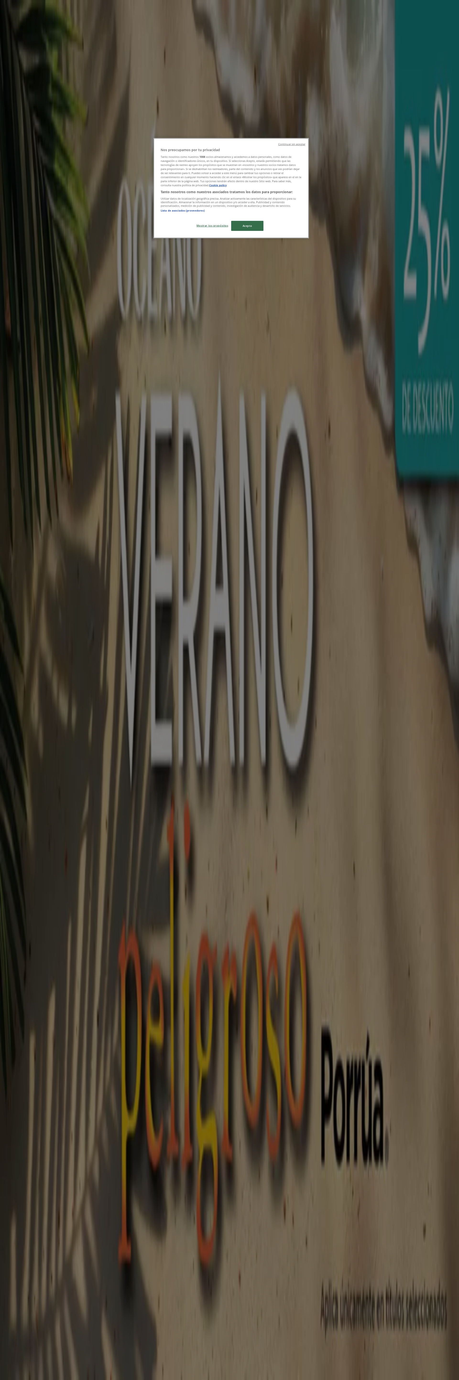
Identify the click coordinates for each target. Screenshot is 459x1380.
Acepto (247, 226)
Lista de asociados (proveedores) (183, 210)
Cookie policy (218, 185)
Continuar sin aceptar (291, 144)
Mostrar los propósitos (212, 225)
